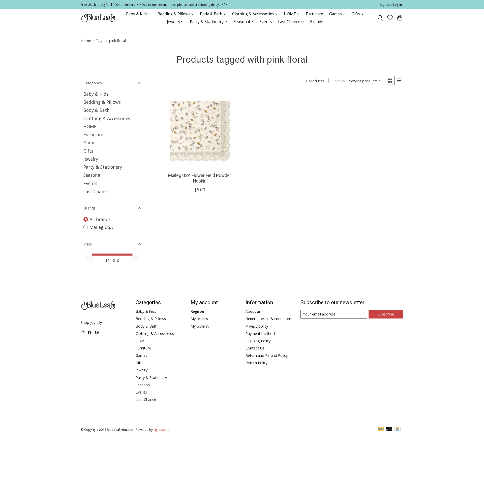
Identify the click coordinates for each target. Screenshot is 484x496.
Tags (100, 40)
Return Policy (256, 362)
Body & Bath (96, 110)
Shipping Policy (258, 340)
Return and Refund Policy (267, 355)
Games (90, 142)
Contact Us (255, 347)
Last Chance (96, 191)
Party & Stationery (102, 167)
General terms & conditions (269, 318)
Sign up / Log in (391, 5)
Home (86, 40)
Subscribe (386, 313)
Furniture (314, 14)
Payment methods (261, 333)
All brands (100, 219)
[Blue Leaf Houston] (98, 18)
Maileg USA (101, 227)
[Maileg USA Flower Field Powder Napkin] (200, 131)
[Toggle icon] (380, 17)
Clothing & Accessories (106, 118)
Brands (316, 21)
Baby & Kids (95, 94)
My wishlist (200, 326)
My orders (199, 318)
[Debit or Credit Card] (389, 429)
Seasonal (92, 175)
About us (253, 311)
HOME (90, 126)
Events (265, 21)
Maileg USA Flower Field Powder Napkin (199, 178)
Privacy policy (257, 326)
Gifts (88, 151)
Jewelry (90, 159)
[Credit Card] (397, 429)
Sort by (338, 80)
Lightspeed (161, 430)
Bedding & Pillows (102, 102)
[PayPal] (381, 429)
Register (198, 311)
